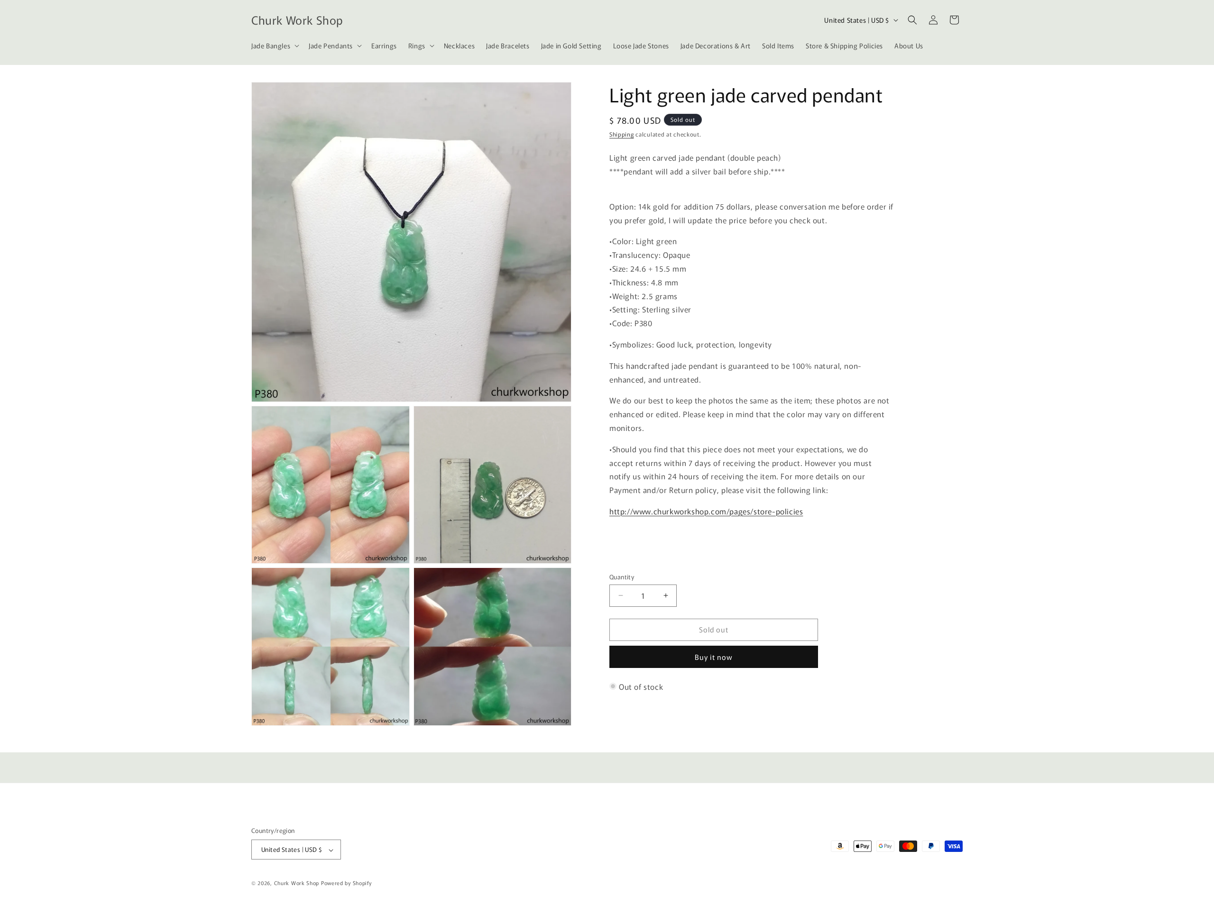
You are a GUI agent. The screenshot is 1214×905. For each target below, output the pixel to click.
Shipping (621, 134)
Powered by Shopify (346, 883)
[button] (274, 45)
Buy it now (714, 657)
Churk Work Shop (297, 883)
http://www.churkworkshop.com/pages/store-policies (706, 511)
